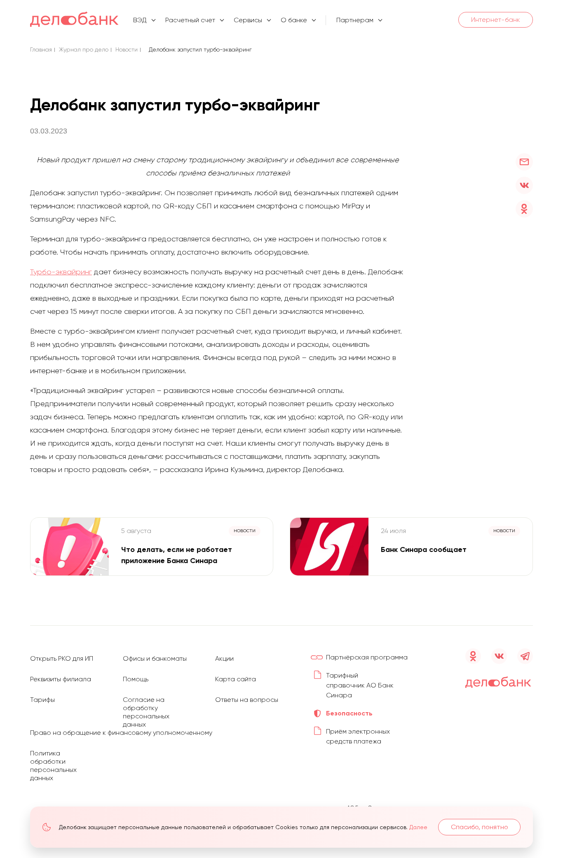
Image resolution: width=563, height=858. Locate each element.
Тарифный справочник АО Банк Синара (360, 685)
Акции (224, 658)
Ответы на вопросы (246, 700)
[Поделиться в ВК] (524, 185)
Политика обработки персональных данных (53, 765)
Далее (418, 827)
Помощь (135, 679)
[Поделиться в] (524, 162)
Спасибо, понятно (479, 827)
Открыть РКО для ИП (61, 658)
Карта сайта (235, 679)
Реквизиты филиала (60, 679)
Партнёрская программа (367, 657)
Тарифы (42, 700)
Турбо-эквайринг (61, 272)
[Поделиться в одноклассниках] (524, 208)
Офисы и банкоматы (155, 658)
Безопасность (349, 713)
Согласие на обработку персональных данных (146, 712)
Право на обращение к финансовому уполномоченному (121, 732)
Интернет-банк (495, 19)
